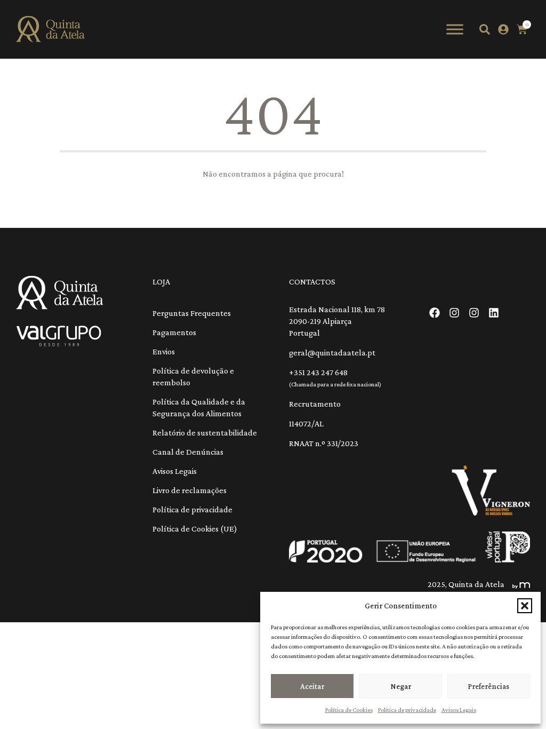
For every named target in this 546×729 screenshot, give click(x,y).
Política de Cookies (349, 710)
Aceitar (312, 686)
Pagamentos (174, 332)
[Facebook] (434, 313)
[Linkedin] (494, 313)
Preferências (488, 686)
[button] (524, 605)
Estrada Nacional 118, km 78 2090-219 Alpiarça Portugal (337, 321)
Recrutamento (315, 403)
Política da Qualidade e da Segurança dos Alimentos (198, 407)
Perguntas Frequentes (191, 313)
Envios (163, 351)
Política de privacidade (407, 710)
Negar (400, 686)
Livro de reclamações (189, 490)
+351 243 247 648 (318, 372)
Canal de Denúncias (187, 451)
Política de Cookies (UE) (194, 528)
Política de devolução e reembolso (193, 376)
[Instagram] (454, 313)
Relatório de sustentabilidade (204, 432)
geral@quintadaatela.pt (332, 352)
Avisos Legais (458, 710)
